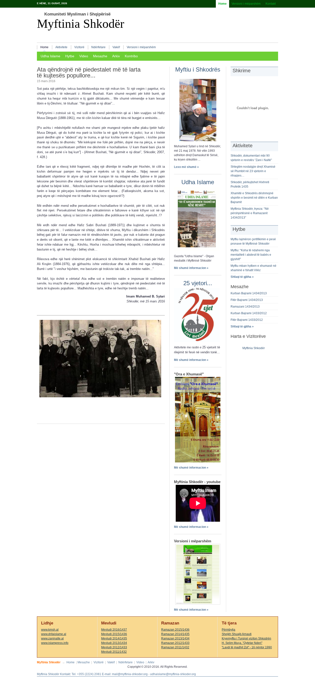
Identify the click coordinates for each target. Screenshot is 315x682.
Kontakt (271, 3)
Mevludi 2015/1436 (114, 634)
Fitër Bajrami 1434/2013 (247, 300)
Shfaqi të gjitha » (242, 277)
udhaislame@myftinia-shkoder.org (173, 674)
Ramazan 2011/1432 (175, 647)
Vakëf (116, 47)
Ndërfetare (98, 47)
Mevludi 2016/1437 (114, 629)
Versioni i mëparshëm (246, 3)
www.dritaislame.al (53, 634)
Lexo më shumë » (186, 167)
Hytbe (69, 56)
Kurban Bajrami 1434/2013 (249, 293)
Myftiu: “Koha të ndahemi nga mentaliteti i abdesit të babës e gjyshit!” (251, 255)
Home (222, 3)
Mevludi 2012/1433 (114, 647)
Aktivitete (61, 47)
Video (83, 56)
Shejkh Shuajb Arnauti (237, 634)
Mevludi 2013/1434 (114, 643)
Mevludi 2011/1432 (114, 651)
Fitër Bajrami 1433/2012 (247, 320)
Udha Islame (50, 56)
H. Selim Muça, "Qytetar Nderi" (242, 643)
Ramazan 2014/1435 (175, 634)
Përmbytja (228, 629)
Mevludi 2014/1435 (114, 638)
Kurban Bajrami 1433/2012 (249, 313)
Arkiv (116, 56)
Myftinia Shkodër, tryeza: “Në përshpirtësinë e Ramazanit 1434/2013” (250, 213)
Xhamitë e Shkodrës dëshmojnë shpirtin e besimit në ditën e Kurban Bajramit (254, 198)
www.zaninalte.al (52, 638)
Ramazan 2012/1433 (175, 643)
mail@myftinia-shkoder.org (130, 674)
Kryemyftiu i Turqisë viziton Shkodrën (246, 638)
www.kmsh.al (50, 629)
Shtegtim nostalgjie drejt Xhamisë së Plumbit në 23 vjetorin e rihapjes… (253, 171)
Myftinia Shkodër (80, 23)
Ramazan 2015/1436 (175, 629)
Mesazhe (100, 56)
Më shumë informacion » (191, 268)
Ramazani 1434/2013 (245, 306)
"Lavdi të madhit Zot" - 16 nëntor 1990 (247, 647)
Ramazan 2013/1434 (175, 638)
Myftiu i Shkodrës (197, 69)
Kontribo (131, 56)
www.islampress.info (54, 643)
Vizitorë (79, 47)
